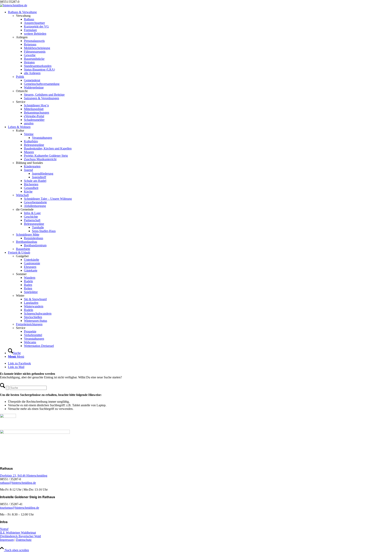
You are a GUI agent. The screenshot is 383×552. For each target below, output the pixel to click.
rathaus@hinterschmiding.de (18, 482)
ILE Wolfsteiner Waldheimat (18, 532)
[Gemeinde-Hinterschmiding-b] (13, 5)
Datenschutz (24, 539)
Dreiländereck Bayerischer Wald (20, 536)
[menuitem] (195, 67)
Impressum (7, 539)
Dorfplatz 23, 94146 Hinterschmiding (23, 475)
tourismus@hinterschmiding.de (19, 507)
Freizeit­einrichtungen (29, 324)
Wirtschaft (22, 195)
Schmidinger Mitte (27, 234)
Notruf (4, 529)
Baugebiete (23, 249)
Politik (20, 76)
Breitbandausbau (26, 241)
